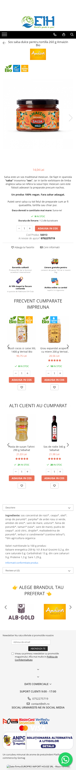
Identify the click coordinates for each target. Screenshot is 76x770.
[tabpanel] (38, 114)
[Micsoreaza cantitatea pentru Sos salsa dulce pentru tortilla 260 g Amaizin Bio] (19, 228)
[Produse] (5, 35)
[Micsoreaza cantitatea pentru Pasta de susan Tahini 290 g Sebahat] (16, 472)
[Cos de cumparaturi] (64, 34)
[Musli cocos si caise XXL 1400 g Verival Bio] (21, 330)
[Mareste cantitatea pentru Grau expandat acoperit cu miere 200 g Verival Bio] (60, 373)
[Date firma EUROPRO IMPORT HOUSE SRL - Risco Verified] (38, 766)
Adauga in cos (48, 228)
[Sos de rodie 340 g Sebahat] (54, 428)
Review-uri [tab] (12, 570)
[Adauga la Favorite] (22, 387)
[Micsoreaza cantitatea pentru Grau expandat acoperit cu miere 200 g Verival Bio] (48, 373)
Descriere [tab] (10, 507)
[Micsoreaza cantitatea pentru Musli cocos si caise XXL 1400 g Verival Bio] (16, 373)
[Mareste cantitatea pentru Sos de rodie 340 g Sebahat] (60, 472)
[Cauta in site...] (72, 34)
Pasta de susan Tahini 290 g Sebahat (22, 448)
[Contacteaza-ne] (55, 34)
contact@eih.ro (40, 703)
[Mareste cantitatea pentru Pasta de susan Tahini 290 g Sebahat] (27, 472)
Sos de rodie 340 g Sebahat (54, 448)
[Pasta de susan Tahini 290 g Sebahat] (21, 428)
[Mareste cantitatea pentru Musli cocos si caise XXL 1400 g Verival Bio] (27, 373)
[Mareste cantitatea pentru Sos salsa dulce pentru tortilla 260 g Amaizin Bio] (29, 228)
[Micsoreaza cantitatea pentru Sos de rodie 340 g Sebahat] (48, 472)
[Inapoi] (2, 43)
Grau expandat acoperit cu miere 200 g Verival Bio (54, 350)
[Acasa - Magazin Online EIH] (38, 22)
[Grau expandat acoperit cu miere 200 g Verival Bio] (54, 330)
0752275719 (40, 698)
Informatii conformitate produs (21, 562)
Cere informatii (51, 247)
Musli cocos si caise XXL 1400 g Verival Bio (22, 350)
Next (70, 117)
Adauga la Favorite (24, 247)
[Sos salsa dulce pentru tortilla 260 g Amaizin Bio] (38, 114)
